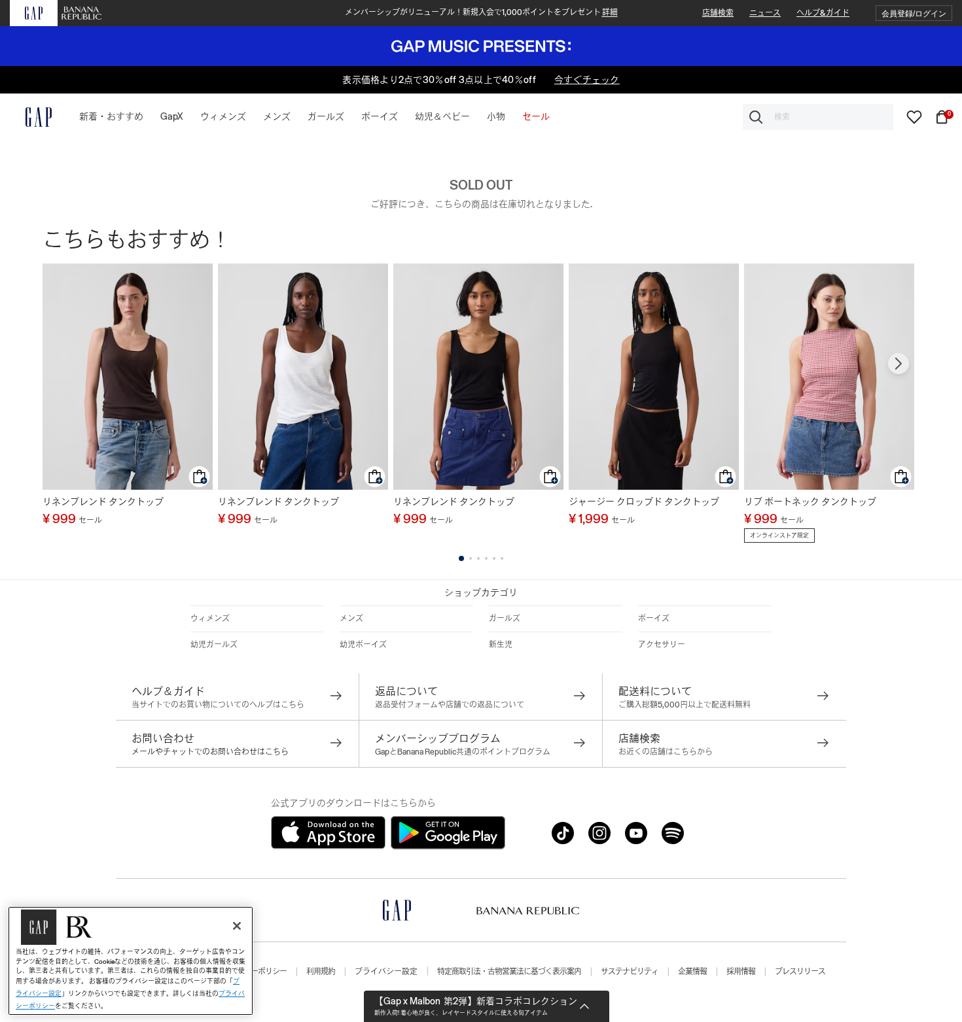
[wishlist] (914, 116)
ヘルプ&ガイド (822, 13)
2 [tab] (470, 558)
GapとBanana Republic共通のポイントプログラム (462, 752)
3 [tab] (478, 558)
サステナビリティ (629, 971)
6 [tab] (502, 558)
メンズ (351, 618)
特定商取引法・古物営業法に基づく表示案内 (509, 971)
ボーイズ (653, 618)
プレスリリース (800, 971)
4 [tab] (486, 558)
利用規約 (320, 971)
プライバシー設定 (386, 971)
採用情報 (740, 971)
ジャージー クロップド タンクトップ (644, 501)
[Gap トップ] (31, 117)
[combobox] (818, 117)
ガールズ (504, 618)
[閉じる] (237, 925)
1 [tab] (461, 558)
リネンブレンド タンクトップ (103, 501)
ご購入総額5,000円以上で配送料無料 (684, 704)
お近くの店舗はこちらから (665, 752)
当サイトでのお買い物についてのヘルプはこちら (218, 704)
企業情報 (692, 971)
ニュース (765, 13)
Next (898, 363)
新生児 (500, 644)
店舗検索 (718, 13)
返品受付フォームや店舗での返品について (449, 704)
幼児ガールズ (214, 644)
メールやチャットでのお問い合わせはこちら (210, 752)
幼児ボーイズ (363, 644)
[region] (130, 960)
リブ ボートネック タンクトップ (810, 501)
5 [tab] (494, 558)
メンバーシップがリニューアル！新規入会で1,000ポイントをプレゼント (481, 12)
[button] (914, 13)
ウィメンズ (210, 618)
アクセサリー (661, 644)
